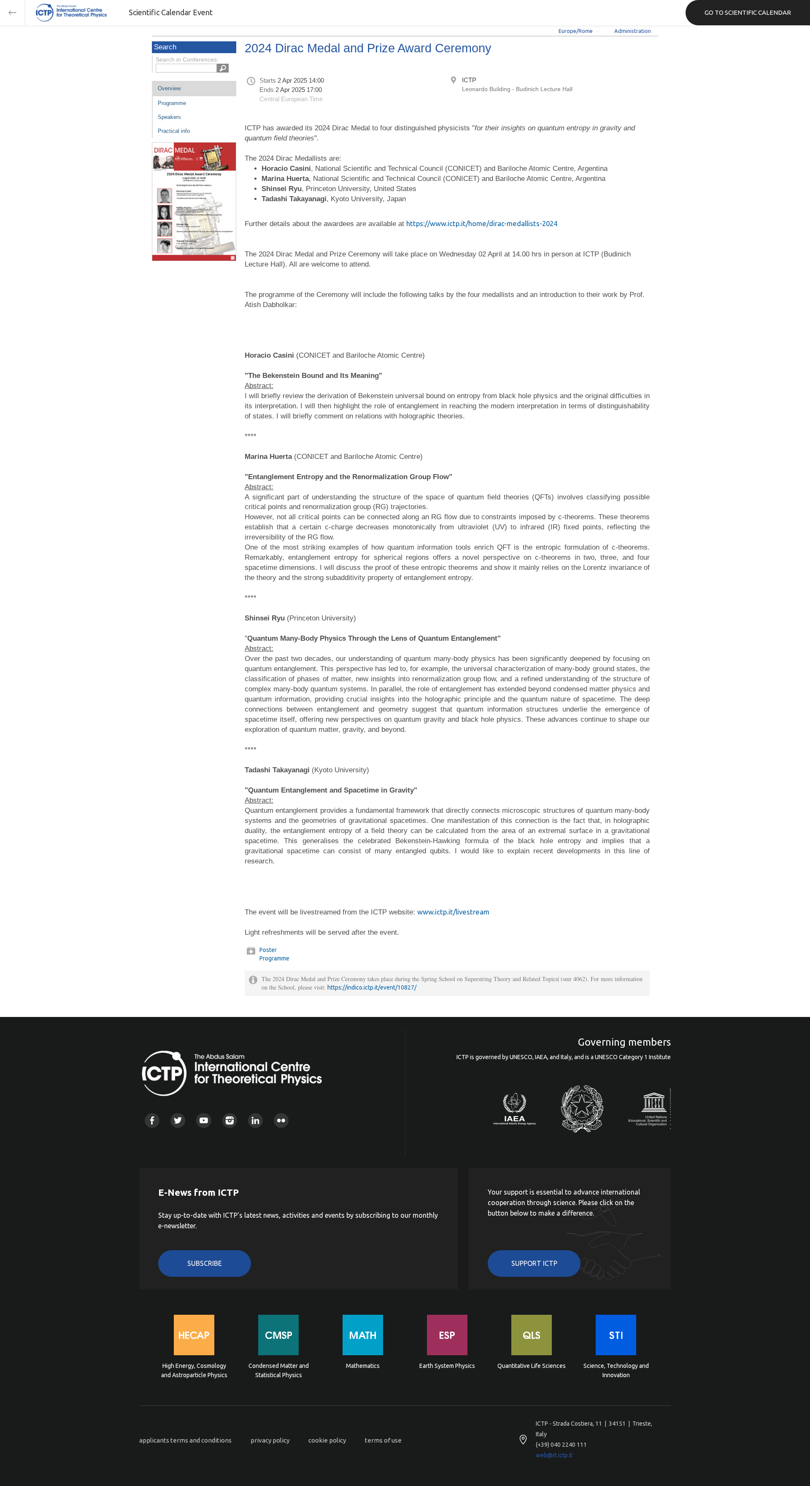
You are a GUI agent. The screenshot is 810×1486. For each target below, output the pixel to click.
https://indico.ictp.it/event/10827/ (371, 987)
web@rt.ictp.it (554, 1455)
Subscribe (204, 1263)
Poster (268, 950)
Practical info (174, 131)
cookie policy (327, 1440)
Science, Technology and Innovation (616, 1370)
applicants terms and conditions (185, 1440)
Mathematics (363, 1365)
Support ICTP (534, 1263)
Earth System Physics (447, 1365)
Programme (172, 103)
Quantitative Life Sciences (531, 1365)
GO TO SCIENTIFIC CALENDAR (748, 12)
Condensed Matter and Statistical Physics (278, 1370)
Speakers (169, 117)
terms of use (383, 1440)
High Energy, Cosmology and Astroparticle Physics (194, 1370)
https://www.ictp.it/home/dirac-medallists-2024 (481, 223)
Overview (169, 88)
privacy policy (270, 1440)
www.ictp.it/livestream (453, 912)
